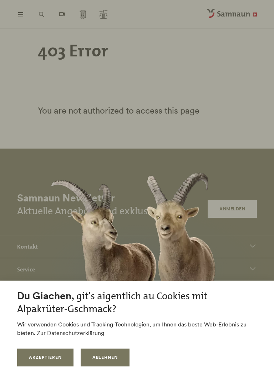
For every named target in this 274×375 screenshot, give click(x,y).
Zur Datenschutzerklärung (70, 332)
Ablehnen (105, 357)
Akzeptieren (45, 357)
